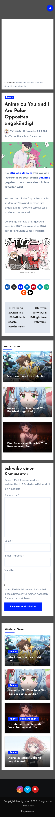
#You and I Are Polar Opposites (24, 136)
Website (8, 570)
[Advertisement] (27, 49)
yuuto (18, 131)
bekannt (44, 177)
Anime (9, 97)
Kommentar (11, 495)
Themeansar (27, 805)
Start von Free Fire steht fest (26, 376)
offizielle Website (21, 173)
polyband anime (29, 719)
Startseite (9, 83)
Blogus (43, 801)
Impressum (27, 811)
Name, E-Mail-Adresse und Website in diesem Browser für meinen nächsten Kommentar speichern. (26, 594)
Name (8, 541)
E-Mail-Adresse (14, 555)
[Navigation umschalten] (4, 8)
